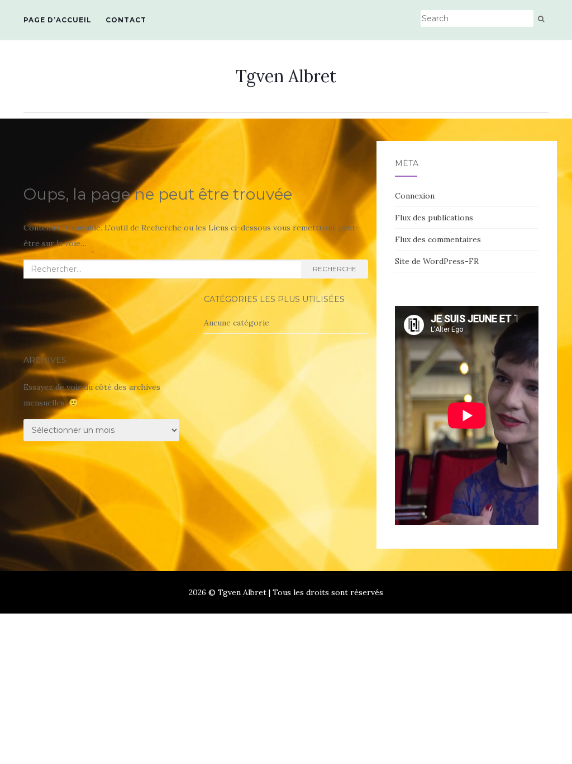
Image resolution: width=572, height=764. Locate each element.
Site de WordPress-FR (437, 261)
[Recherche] (541, 19)
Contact (126, 20)
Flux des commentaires (438, 239)
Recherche (334, 269)
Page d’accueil (57, 20)
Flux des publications (434, 218)
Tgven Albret (286, 76)
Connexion (415, 196)
